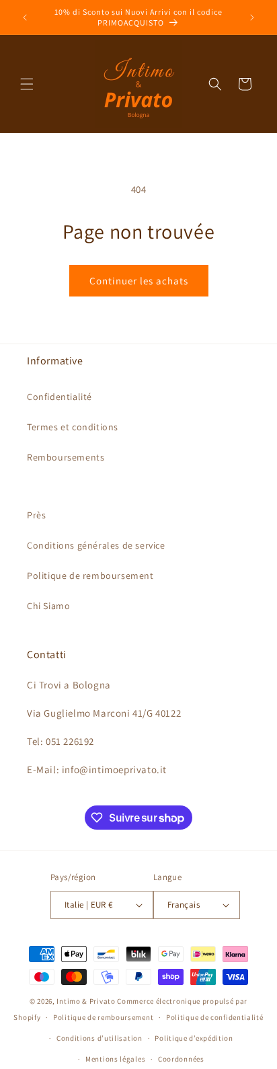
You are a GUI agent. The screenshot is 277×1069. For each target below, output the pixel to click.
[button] (27, 84)
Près (36, 515)
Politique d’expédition (194, 1038)
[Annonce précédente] (25, 17)
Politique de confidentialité (215, 1017)
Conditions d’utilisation (99, 1038)
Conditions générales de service (96, 545)
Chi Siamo (48, 606)
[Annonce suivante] (252, 17)
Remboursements (65, 457)
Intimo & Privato (85, 1001)
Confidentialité (59, 397)
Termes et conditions (72, 427)
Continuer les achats (138, 280)
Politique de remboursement (90, 575)
